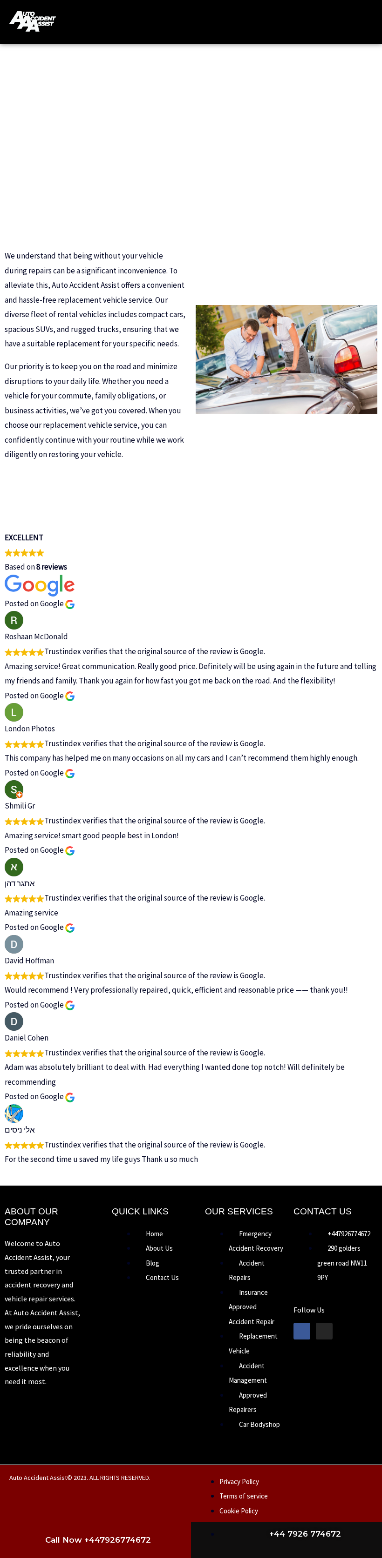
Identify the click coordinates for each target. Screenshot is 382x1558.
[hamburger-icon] (288, 22)
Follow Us (309, 1309)
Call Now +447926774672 (98, 1540)
